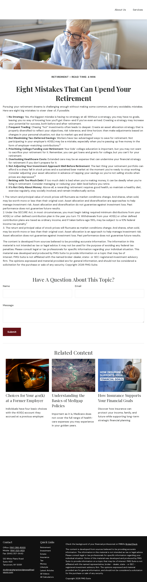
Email (78, 286)
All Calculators (47, 577)
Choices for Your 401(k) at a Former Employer (25, 398)
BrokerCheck (131, 544)
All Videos (44, 573)
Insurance (44, 557)
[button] (120, 10)
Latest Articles (47, 570)
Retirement (45, 547)
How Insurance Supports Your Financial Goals (119, 398)
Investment (45, 550)
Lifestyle (44, 567)
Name (6, 286)
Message (8, 305)
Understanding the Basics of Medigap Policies (68, 400)
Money (43, 564)
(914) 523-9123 (17, 550)
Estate (43, 554)
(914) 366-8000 (18, 547)
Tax (41, 560)
